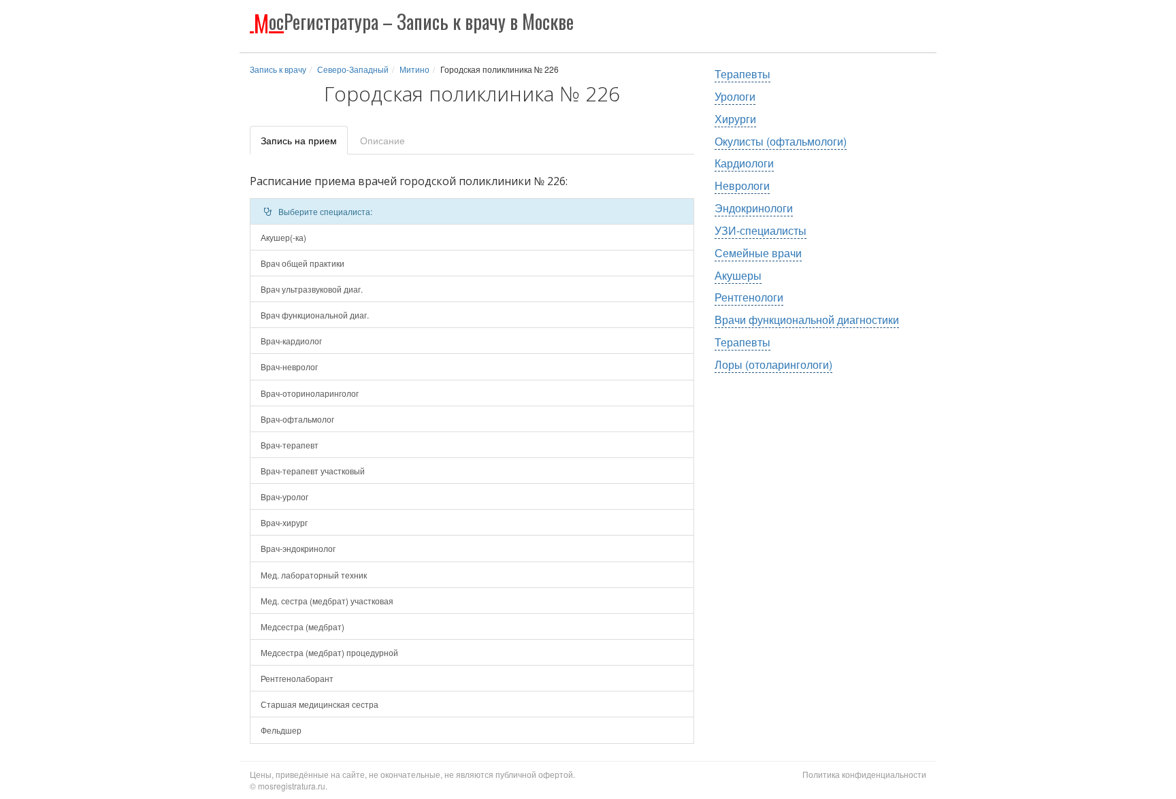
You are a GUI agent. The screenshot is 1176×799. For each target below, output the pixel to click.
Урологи (735, 96)
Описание (382, 140)
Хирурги (735, 119)
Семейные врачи (758, 253)
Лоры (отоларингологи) (773, 364)
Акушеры (738, 275)
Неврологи (742, 185)
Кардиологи (744, 163)
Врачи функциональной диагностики (807, 319)
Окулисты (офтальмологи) (781, 141)
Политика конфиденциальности (864, 774)
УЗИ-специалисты (760, 230)
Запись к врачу (278, 69)
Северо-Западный (353, 69)
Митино (414, 69)
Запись (299, 140)
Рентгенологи (749, 297)
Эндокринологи (754, 208)
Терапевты (742, 74)
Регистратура (414, 21)
